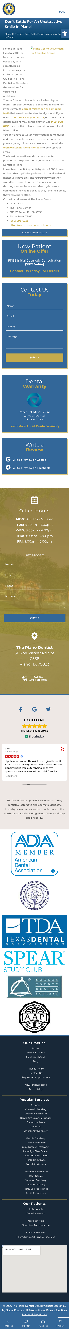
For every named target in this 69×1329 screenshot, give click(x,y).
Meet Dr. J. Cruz (36, 1052)
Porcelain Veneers (36, 1164)
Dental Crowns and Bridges (35, 1118)
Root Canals (36, 1175)
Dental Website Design (48, 1305)
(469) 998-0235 (19, 220)
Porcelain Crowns (36, 1159)
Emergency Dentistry (36, 1130)
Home (35, 1048)
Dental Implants (36, 1122)
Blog (36, 1061)
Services (35, 1105)
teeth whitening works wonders (22, 147)
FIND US (60, 1326)
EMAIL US (43, 1326)
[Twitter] (48, 709)
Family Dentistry (35, 1138)
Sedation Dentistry (35, 1180)
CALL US (8, 1326)
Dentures (35, 1126)
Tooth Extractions (36, 1193)
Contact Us (36, 1073)
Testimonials (36, 1209)
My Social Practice (13, 1310)
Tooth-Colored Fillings (35, 1188)
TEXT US (26, 1326)
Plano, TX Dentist (14, 34)
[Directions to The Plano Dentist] (34, 636)
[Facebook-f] (20, 709)
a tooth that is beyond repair (27, 117)
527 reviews (40, 731)
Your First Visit (35, 1220)
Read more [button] (11, 776)
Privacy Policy (36, 1068)
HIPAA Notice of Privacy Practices (36, 1236)
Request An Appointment (36, 1077)
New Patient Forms (36, 1084)
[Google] (34, 709)
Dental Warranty (35, 1213)
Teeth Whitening (35, 1184)
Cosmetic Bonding (35, 1109)
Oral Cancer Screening (35, 1155)
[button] (65, 33)
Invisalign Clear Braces (35, 1151)
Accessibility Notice (35, 1314)
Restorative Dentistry (36, 1171)
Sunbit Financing (35, 1232)
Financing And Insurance (36, 1225)
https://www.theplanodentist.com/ (30, 225)
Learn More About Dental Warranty (34, 426)
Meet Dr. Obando (35, 1056)
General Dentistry (36, 1142)
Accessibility (36, 1089)
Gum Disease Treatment (35, 1146)
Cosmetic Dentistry (36, 1113)
